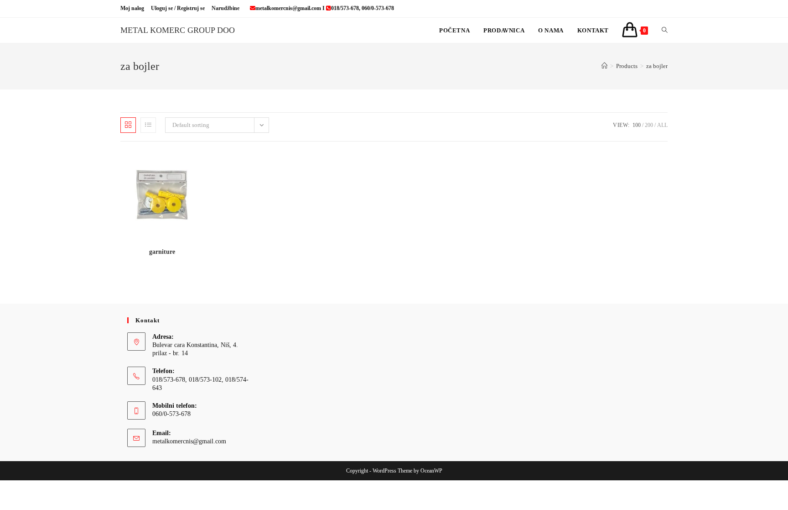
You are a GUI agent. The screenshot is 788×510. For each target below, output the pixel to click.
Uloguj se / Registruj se (178, 8)
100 (636, 125)
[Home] (604, 66)
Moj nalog (132, 8)
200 (649, 125)
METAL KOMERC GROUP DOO (177, 30)
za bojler (657, 66)
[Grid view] (128, 125)
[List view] (148, 125)
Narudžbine (225, 8)
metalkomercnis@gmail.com (189, 441)
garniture (162, 251)
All (662, 125)
